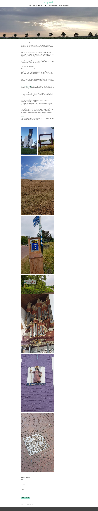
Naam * (22, 479)
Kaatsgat (38, 56)
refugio (29, 88)
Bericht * (22, 489)
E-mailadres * (23, 484)
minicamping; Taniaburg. (33, 81)
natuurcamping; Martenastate (27, 86)
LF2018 (50, 100)
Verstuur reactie (25, 497)
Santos (22, 116)
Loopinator (49, 2)
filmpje (22, 104)
